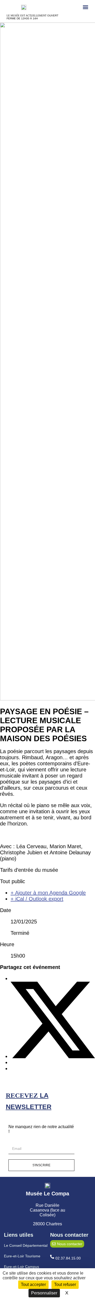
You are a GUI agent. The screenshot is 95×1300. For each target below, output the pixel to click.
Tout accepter (33, 1284)
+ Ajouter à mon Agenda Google (48, 893)
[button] (85, 7)
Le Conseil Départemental (26, 1245)
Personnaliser (44, 1293)
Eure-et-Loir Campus (21, 1267)
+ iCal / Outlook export (37, 899)
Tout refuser (65, 1284)
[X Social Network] (53, 1056)
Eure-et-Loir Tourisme (22, 1256)
